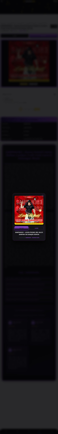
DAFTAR (21, 228)
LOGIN (36, 228)
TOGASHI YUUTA (35, 237)
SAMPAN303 (28, 237)
